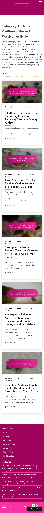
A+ (4, 505)
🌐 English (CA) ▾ (34, 509)
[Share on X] (37, 506)
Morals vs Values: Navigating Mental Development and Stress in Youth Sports (18, 482)
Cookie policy (8, 456)
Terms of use (8, 452)
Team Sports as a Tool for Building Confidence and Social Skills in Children (20, 183)
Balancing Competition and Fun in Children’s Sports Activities (20, 495)
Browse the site (9, 444)
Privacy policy (8, 448)
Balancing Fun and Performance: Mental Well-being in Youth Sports (21, 489)
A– (4, 509)
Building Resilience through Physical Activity (20, 108)
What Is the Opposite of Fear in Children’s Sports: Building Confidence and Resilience (19, 476)
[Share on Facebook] (33, 506)
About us (6, 436)
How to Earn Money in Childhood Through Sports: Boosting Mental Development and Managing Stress (20, 468)
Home (5, 432)
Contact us (7, 440)
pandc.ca (22, 6)
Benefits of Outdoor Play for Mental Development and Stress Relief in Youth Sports (21, 388)
